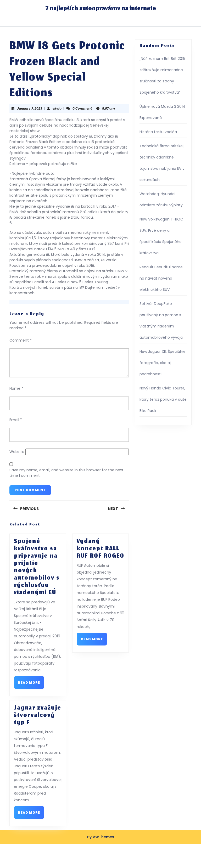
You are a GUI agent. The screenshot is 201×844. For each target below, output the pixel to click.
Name (16, 388)
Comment (20, 340)
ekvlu (57, 108)
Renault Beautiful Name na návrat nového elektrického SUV (161, 278)
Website (16, 451)
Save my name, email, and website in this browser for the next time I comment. (66, 472)
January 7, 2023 (29, 108)
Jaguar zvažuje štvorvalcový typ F (37, 715)
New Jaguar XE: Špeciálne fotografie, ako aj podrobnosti (162, 363)
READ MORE (31, 684)
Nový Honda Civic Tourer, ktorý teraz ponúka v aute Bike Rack (163, 399)
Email (15, 419)
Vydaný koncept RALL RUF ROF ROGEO (100, 549)
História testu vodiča (158, 131)
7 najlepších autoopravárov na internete (100, 9)
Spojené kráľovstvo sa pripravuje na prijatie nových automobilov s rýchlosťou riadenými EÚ (37, 567)
